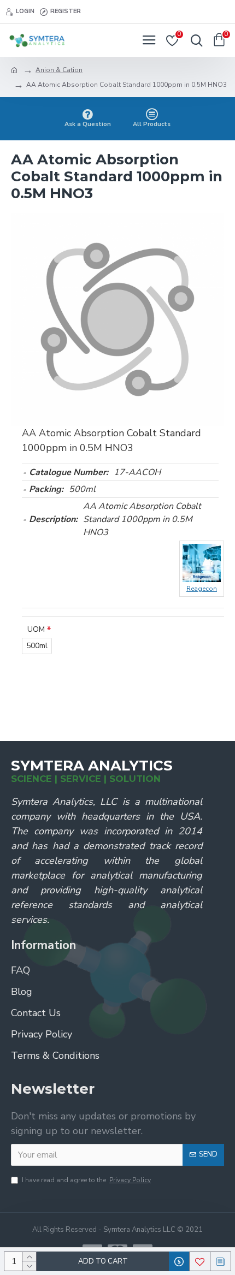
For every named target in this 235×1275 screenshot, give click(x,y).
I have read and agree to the (86, 1180)
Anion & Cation (59, 70)
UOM (36, 629)
